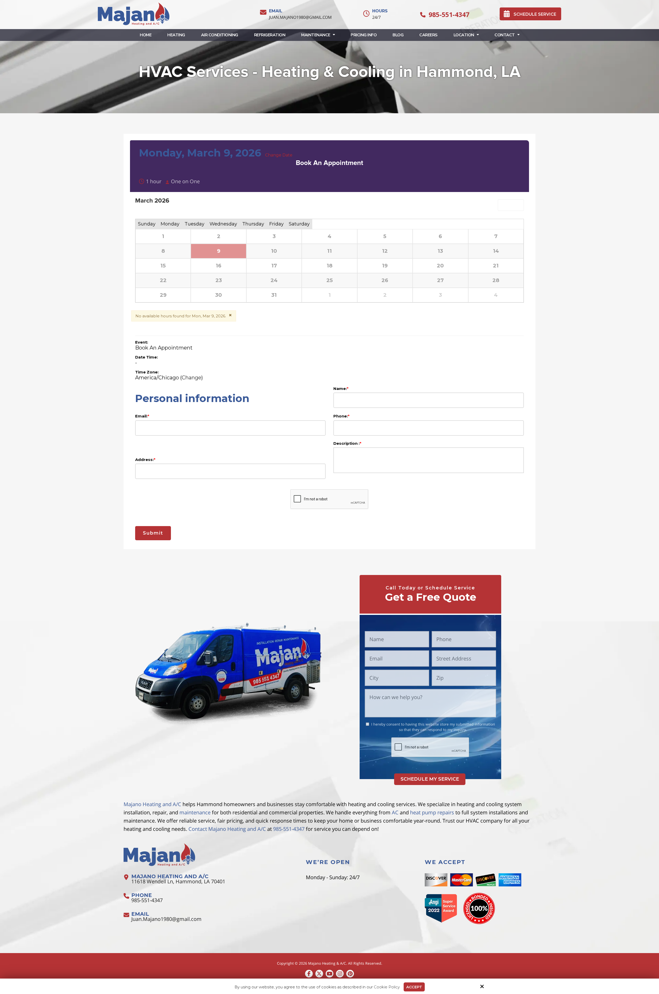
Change (191, 377)
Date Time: (146, 357)
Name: (341, 388)
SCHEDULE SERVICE (535, 14)
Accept (414, 986)
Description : (347, 443)
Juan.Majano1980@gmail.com (300, 17)
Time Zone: (147, 372)
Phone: (341, 416)
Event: (141, 342)
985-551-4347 (449, 14)
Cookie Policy (387, 987)
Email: (142, 416)
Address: (145, 459)
